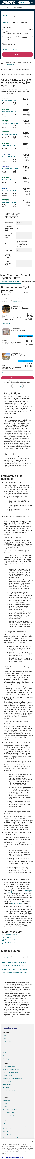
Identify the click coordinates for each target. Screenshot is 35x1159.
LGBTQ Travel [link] (6, 1087)
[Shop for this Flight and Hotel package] (17, 312)
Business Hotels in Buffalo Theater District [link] (14, 969)
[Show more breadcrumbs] (2, 7)
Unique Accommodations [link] (9, 1090)
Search (17, 54)
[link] (17, 935)
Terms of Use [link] (6, 1106)
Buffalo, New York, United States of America (19, 34)
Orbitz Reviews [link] (7, 1081)
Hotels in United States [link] (9, 1066)
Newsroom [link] (6, 1047)
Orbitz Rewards (9, 64)
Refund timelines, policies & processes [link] (13, 1132)
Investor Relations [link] (7, 1050)
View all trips (17, 386)
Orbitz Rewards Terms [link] (8, 1112)
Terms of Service (19, 1157)
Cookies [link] (5, 1103)
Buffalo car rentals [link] (16, 903)
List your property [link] (7, 1041)
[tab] (5, 16)
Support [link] (5, 1123)
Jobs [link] (4, 1038)
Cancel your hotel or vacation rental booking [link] (14, 1126)
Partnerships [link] (6, 1044)
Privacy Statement (8, 1157)
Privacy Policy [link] (7, 1100)
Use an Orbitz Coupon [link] (8, 1135)
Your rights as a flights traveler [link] (11, 1137)
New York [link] (8, 7)
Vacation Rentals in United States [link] (11, 1069)
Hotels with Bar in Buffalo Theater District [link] (14, 976)
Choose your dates (17, 378)
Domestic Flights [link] (7, 1075)
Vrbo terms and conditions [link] (10, 1109)
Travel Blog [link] (6, 1093)
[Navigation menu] (32, 2)
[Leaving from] (17, 27)
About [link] (4, 1035)
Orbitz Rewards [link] (7, 1056)
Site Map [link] (5, 1053)
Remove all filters (17, 301)
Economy (14, 49)
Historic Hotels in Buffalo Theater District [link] (14, 972)
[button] (17, 323)
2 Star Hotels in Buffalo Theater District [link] (14, 962)
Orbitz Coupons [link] (7, 1084)
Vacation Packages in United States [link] (12, 1078)
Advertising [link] (6, 1059)
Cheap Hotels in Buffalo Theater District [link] (14, 965)
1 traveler (5, 49)
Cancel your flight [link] (7, 1129)
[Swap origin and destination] (30, 30)
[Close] (33, 1142)
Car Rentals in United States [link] (10, 1072)
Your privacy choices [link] (8, 1115)
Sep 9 (24, 39)
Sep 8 (8, 39)
